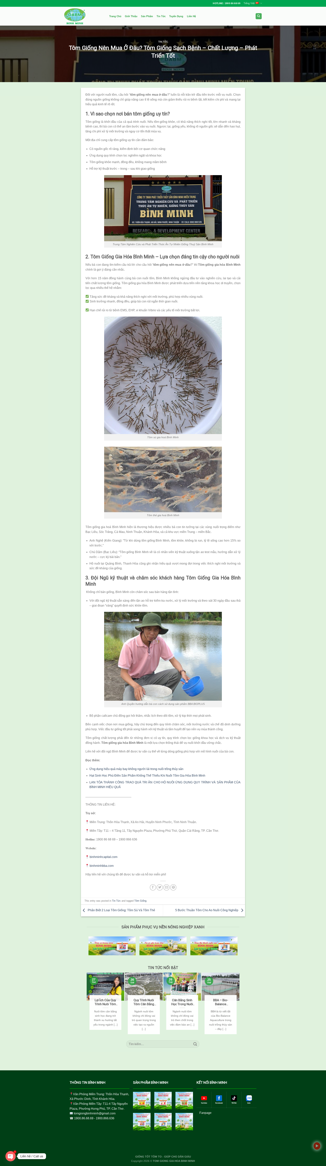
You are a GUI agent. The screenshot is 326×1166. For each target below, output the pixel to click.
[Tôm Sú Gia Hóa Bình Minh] (142, 1100)
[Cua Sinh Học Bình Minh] (184, 1100)
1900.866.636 (105, 1118)
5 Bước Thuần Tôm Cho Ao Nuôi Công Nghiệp (207, 910)
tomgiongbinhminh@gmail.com (94, 1113)
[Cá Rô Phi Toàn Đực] (184, 1121)
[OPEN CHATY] (10, 1156)
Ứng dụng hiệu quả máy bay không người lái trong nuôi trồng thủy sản (136, 769)
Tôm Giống (140, 900)
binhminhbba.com (102, 865)
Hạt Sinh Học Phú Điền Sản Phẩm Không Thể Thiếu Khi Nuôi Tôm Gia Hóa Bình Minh (147, 775)
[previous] (88, 1003)
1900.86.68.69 (83, 1118)
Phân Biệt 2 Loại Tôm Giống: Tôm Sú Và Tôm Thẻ (121, 910)
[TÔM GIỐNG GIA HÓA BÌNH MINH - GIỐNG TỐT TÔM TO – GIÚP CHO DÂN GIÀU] (83, 16)
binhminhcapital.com (103, 856)
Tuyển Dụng (176, 16)
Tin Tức (161, 16)
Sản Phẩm (147, 16)
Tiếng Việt (249, 3)
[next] (238, 1003)
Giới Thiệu (131, 16)
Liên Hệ (191, 16)
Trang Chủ (115, 16)
